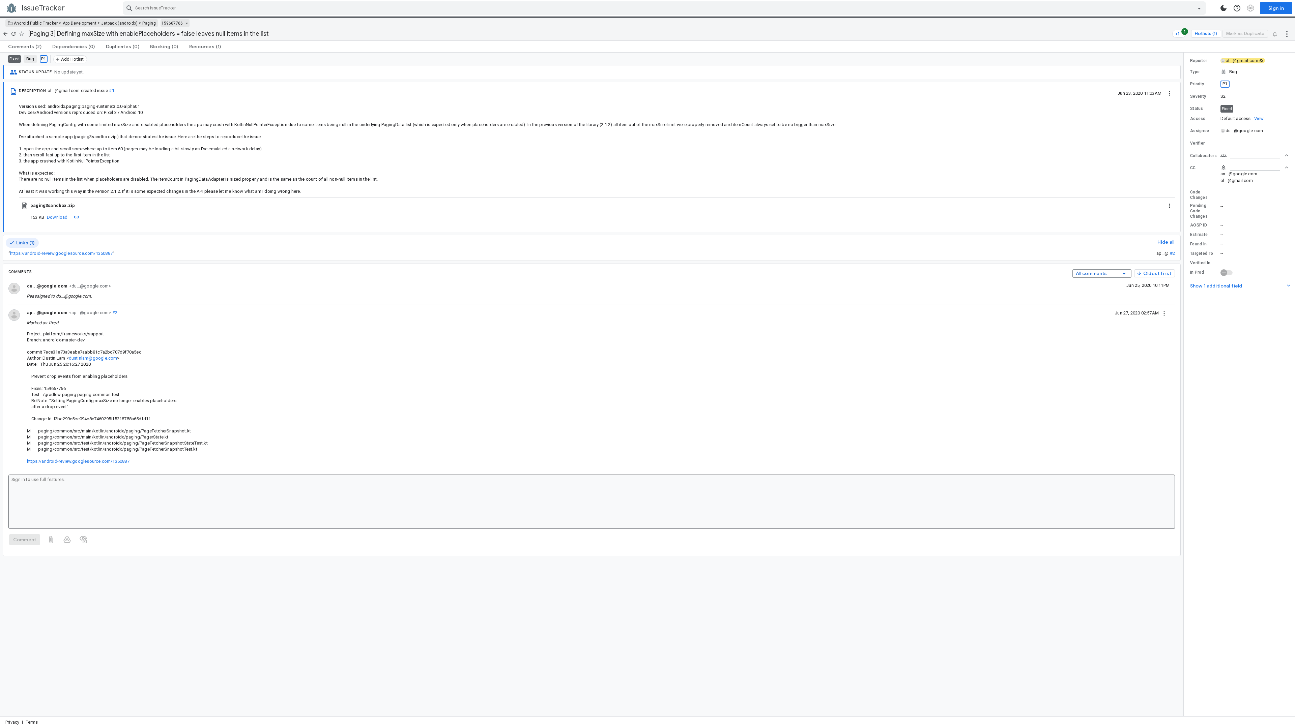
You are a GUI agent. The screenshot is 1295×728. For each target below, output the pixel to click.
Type (1195, 71)
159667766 (172, 23)
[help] (1237, 8)
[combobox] (665, 8)
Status (1196, 108)
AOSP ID (1198, 225)
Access (1198, 118)
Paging (149, 23)
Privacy (12, 722)
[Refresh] (13, 34)
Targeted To (1201, 253)
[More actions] (1287, 33)
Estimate (1199, 234)
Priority (1197, 84)
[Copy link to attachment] (76, 217)
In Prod (1197, 272)
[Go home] (5, 34)
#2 (1172, 253)
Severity (1198, 96)
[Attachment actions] (1169, 205)
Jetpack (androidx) (119, 23)
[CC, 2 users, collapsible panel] (1254, 167)
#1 (111, 90)
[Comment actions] (1164, 312)
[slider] (1184, 384)
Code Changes (1199, 195)
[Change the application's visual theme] (1223, 8)
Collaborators (1203, 155)
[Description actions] (1169, 93)
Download (57, 217)
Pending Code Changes (1199, 211)
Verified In (1200, 263)
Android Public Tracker (36, 23)
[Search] (129, 8)
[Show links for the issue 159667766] (187, 23)
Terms (32, 722)
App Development (80, 23)
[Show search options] (1199, 8)
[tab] (25, 46)
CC (1193, 167)
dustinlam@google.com (93, 358)
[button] (1239, 71)
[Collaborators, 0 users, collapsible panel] (1254, 155)
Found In (1198, 244)
